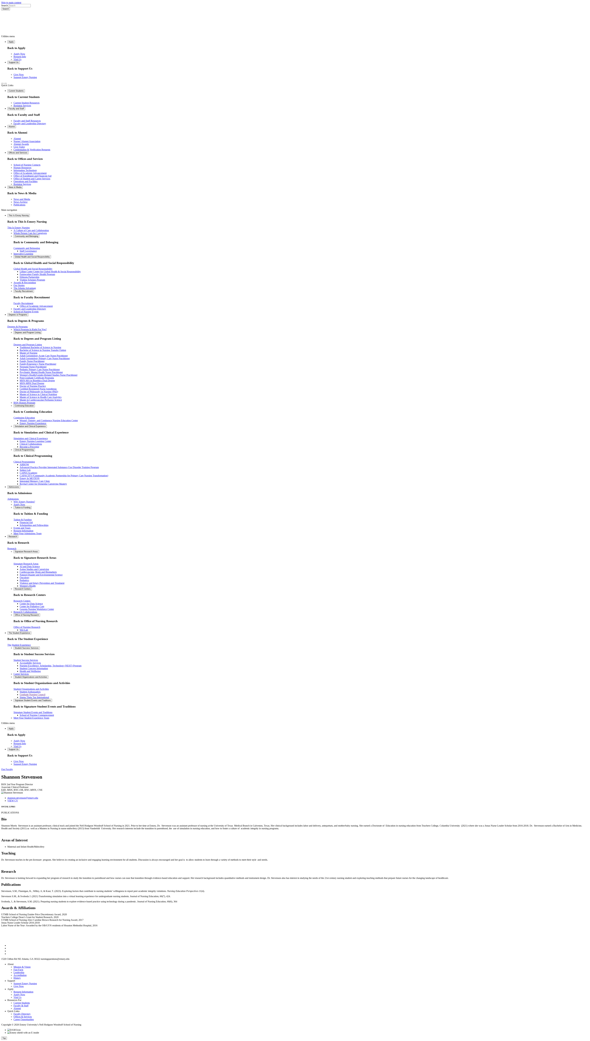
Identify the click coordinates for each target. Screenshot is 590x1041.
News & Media (15, 187)
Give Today (19, 147)
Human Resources (22, 167)
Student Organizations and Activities (31, 677)
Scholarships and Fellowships (34, 525)
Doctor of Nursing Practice (33, 386)
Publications (19, 204)
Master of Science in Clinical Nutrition (38, 394)
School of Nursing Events (26, 311)
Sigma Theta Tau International (34, 697)
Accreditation (20, 975)
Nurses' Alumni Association (27, 141)
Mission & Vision (22, 967)
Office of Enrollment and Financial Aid (32, 176)
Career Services (21, 674)
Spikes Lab (25, 470)
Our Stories (19, 285)
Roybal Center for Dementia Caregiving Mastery (43, 484)
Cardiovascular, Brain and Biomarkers (38, 572)
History (17, 978)
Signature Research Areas (26, 551)
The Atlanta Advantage (25, 288)
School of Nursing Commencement (37, 715)
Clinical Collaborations (31, 444)
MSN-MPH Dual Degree (32, 383)
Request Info (20, 56)
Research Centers (23, 589)
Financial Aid (26, 522)
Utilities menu (8, 36)
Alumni (12, 126)
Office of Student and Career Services (32, 178)
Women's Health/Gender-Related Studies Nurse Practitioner (48, 375)
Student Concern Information (34, 668)
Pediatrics (24, 580)
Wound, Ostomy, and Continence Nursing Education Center (49, 420)
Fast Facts (18, 969)
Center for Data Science (31, 603)
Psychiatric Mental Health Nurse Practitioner (41, 372)
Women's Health (28, 586)
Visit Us (17, 59)
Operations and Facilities (25, 181)
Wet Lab (24, 630)
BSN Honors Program (24, 402)
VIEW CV (12, 800)
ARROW (24, 464)
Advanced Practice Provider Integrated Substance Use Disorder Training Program (59, 467)
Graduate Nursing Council (32, 694)
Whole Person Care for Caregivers (30, 233)
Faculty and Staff (16, 108)
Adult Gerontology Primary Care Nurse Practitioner (45, 358)
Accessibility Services (30, 663)
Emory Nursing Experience (33, 423)
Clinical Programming (24, 450)
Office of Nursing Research (27, 615)
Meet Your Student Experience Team (31, 718)
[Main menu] (5, 83)
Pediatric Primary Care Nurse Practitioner (40, 369)
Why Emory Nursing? (24, 501)
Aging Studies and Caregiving (34, 569)
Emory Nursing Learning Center (35, 441)
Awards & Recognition (25, 282)
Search (4, 5)
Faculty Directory (22, 1014)
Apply (11, 42)
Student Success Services (27, 648)
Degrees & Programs (18, 315)
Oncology (24, 577)
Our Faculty (7, 769)
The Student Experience (19, 633)
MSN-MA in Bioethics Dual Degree (37, 380)
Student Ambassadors (30, 691)
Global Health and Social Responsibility (32, 257)
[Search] (2, 83)
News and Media (22, 199)
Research (13, 536)
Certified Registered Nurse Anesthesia (38, 389)
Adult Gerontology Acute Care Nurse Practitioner (44, 355)
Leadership (19, 972)
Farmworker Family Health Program (37, 274)
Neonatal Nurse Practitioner (33, 366)
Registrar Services (22, 105)
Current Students (16, 91)
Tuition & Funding (22, 507)
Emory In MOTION (29, 478)
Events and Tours (22, 528)
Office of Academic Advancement (30, 173)
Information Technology (25, 170)
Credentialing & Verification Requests (32, 149)
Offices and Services (18, 153)
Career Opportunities (24, 1019)
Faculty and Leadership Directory (30, 123)
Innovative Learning (23, 253)
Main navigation (9, 210)
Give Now (19, 74)
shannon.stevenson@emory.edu (22, 798)
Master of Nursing (28, 353)
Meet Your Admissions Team (27, 533)
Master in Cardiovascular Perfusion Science (41, 400)
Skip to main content (11, 2)
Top (4, 1038)
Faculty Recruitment (24, 291)
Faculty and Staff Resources (27, 120)
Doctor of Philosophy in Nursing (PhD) (39, 391)
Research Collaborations (25, 612)
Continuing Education (24, 406)
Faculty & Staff (21, 1005)
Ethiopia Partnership (29, 277)
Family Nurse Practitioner (32, 361)
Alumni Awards (21, 144)
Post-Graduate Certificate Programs (37, 377)
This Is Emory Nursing (19, 215)
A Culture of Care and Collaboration (31, 230)
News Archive (21, 202)
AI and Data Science (30, 566)
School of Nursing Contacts (27, 165)
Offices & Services (23, 1016)
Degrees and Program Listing (28, 332)
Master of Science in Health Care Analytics (40, 397)
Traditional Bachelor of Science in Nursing (40, 347)
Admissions (14, 487)
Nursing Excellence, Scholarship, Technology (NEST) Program (50, 665)
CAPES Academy (28, 473)
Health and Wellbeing (30, 671)
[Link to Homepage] (295, 22)
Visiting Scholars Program (32, 280)
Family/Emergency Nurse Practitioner (38, 364)
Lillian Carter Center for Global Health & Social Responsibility (50, 271)
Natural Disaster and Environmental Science (41, 574)
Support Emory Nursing (25, 77)
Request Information (23, 530)
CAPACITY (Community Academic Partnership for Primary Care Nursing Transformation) (64, 475)
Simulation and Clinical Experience (30, 426)
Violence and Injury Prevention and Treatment (42, 583)
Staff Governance (28, 251)
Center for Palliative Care (32, 606)
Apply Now (19, 54)
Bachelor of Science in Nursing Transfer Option (43, 350)
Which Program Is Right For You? (30, 329)
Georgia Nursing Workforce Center (37, 609)
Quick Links (7, 85)
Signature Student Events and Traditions (33, 700)
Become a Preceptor (29, 446)
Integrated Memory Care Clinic (35, 481)
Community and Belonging (26, 236)
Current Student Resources (26, 102)
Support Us (14, 62)
